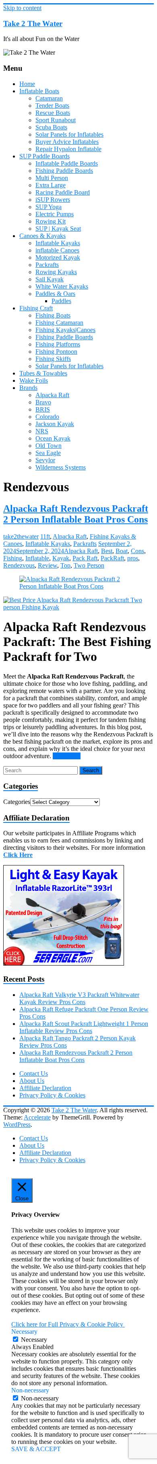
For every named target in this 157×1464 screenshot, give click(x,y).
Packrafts (47, 264)
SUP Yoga (48, 206)
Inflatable (37, 558)
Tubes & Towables (43, 373)
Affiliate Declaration (45, 1088)
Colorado (47, 416)
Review (47, 565)
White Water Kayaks (61, 286)
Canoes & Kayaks (42, 235)
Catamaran (49, 98)
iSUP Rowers (52, 199)
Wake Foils (33, 380)
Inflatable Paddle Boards (66, 163)
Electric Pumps (54, 214)
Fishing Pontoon (56, 351)
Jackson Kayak (54, 423)
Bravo (43, 402)
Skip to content (22, 7)
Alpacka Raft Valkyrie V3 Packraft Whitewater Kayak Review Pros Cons (79, 998)
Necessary (34, 1339)
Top (65, 565)
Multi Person (51, 177)
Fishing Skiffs (53, 358)
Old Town (48, 445)
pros (132, 558)
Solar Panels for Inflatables (69, 134)
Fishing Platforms (57, 344)
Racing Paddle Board (62, 192)
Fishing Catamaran (59, 322)
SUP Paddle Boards (44, 156)
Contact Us (33, 1073)
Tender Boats (52, 105)
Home (27, 83)
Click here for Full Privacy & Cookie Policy (68, 1324)
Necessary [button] (24, 1331)
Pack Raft (84, 558)
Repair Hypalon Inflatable (68, 149)
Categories (16, 801)
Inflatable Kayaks (57, 243)
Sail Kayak (49, 279)
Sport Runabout (55, 120)
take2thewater (21, 536)
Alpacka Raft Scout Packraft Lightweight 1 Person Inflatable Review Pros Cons (83, 1027)
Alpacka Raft (52, 395)
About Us (31, 1080)
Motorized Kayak (57, 257)
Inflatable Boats (39, 91)
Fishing (12, 558)
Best (106, 550)
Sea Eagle (48, 452)
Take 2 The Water (32, 23)
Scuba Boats (51, 127)
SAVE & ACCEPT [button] (36, 1449)
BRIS (42, 409)
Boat (122, 550)
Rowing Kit (50, 221)
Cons (137, 550)
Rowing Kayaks (56, 272)
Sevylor (45, 460)
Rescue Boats (52, 112)
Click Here (18, 854)
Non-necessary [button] (30, 1390)
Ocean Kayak (52, 438)
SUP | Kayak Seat (58, 228)
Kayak (60, 558)
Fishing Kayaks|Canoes (65, 329)
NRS (41, 431)
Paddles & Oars (55, 293)
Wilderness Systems (60, 467)
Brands (28, 387)
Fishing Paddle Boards (64, 170)
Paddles (61, 300)
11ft (45, 536)
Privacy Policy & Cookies (52, 1095)
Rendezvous (19, 565)
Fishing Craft (36, 308)
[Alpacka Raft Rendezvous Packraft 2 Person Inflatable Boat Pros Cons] (78, 586)
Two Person (89, 565)
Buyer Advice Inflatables (67, 141)
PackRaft (112, 558)
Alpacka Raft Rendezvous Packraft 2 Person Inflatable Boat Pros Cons (75, 514)
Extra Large (50, 185)
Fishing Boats (52, 315)
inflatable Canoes (57, 250)
